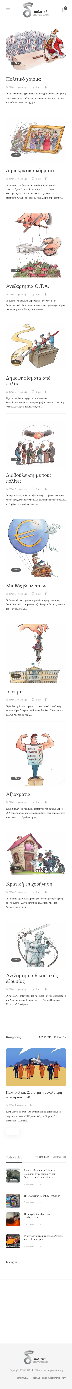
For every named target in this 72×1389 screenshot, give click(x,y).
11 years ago (21, 87)
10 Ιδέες (16, 63)
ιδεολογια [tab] (60, 1037)
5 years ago (29, 1184)
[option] (36, 1085)
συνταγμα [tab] (45, 1037)
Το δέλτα (10, 87)
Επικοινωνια (18, 1378)
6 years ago (20, 1105)
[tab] (42, 1157)
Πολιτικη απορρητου (49, 1378)
